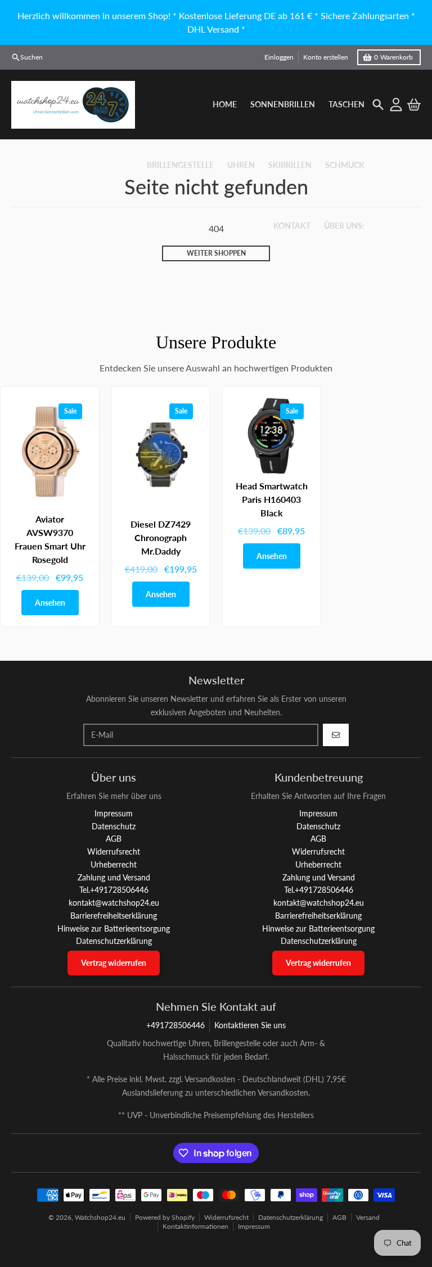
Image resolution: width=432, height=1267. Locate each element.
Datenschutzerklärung (290, 1217)
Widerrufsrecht (226, 1217)
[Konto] (396, 104)
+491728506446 (175, 1025)
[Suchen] (378, 104)
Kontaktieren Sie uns (250, 1025)
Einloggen (279, 57)
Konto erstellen (325, 57)
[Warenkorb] (414, 104)
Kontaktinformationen (195, 1226)
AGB (339, 1217)
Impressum (254, 1226)
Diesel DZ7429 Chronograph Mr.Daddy (160, 537)
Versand (368, 1217)
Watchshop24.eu (100, 1217)
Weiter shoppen (216, 253)
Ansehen (50, 602)
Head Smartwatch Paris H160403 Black (272, 499)
